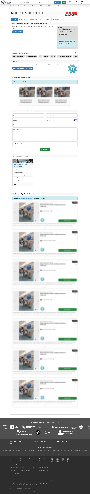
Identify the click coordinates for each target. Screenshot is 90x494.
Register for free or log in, (25, 82)
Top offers (31, 19)
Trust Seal (22, 19)
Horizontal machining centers (21, 175)
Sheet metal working (19, 172)
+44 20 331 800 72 (17, 441)
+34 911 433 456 (17, 444)
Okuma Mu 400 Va (32, 56)
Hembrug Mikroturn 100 (64, 56)
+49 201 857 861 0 (41, 441)
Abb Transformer (35, 454)
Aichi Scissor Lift (41, 450)
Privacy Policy (32, 491)
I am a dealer (18, 143)
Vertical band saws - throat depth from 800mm (24, 450)
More (15, 184)
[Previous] (75, 53)
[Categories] (21, 2)
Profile (14, 19)
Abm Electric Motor (45, 454)
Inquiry (39, 19)
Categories (47, 19)
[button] (87, 2)
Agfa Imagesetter (7, 450)
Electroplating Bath (18, 56)
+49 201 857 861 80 (65, 441)
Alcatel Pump (56, 454)
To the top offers (17, 31)
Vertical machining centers (21, 178)
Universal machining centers (21, 181)
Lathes (15, 169)
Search (58, 2)
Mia (40, 56)
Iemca (46, 56)
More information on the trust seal (22, 68)
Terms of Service (40, 491)
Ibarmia (53, 56)
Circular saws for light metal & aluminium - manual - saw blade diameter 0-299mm (67, 450)
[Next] (77, 53)
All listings (56, 19)
